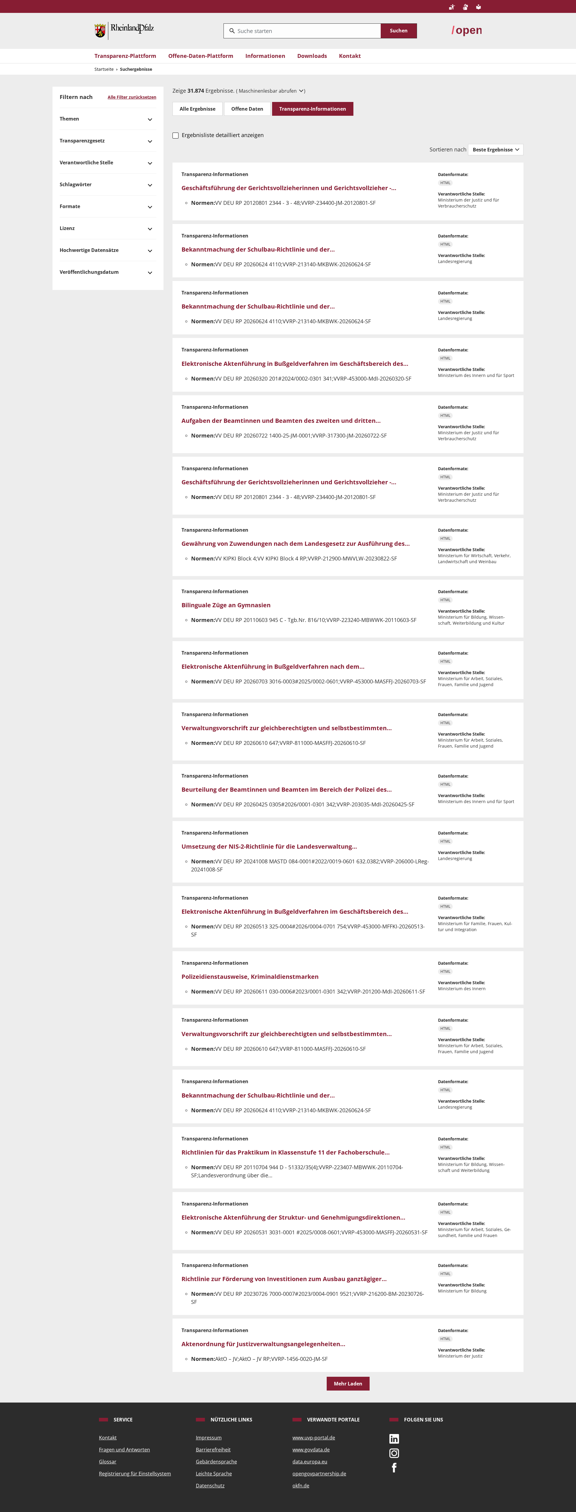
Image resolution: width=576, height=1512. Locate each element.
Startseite (104, 69)
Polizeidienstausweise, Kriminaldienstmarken (250, 977)
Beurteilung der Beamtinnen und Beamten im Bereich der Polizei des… (287, 789)
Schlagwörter (76, 184)
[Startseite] (124, 30)
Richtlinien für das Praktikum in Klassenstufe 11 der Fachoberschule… (286, 1152)
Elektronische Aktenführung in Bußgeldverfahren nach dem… (273, 666)
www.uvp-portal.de (313, 1437)
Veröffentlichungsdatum (89, 272)
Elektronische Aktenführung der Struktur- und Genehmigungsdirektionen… (293, 1217)
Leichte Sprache (214, 1473)
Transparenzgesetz (82, 140)
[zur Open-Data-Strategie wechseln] (467, 30)
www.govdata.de (311, 1449)
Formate (70, 206)
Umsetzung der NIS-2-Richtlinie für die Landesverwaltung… (269, 846)
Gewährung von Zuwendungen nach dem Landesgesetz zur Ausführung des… (296, 543)
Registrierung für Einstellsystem (135, 1473)
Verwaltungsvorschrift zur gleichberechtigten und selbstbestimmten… (287, 728)
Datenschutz (210, 1485)
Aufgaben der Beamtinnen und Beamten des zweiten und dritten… (281, 421)
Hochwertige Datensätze (89, 250)
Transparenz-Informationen (312, 109)
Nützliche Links (230, 1419)
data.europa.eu (309, 1461)
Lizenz (67, 228)
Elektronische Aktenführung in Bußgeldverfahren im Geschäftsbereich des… (295, 364)
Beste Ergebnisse (493, 149)
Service (122, 1419)
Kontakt (350, 55)
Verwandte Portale (333, 1419)
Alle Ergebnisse (197, 109)
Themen (69, 118)
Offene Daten (247, 109)
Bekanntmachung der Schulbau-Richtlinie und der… (258, 249)
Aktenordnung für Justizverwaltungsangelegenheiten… (263, 1344)
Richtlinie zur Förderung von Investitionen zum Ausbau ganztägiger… (284, 1279)
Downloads (312, 55)
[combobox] (302, 31)
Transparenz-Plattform (125, 55)
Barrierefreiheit (213, 1449)
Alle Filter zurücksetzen (132, 97)
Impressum (209, 1437)
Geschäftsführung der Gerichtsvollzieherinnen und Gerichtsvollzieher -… (289, 188)
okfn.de (300, 1485)
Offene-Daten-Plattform (200, 55)
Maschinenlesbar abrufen (268, 91)
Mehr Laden (348, 1383)
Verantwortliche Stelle (86, 162)
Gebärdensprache (216, 1461)
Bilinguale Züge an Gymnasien (226, 605)
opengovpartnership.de (319, 1473)
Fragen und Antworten (124, 1449)
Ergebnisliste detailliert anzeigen (223, 135)
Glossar (107, 1461)
